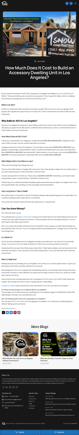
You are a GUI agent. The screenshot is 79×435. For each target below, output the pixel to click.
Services (31, 396)
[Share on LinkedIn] (11, 312)
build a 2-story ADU (17, 301)
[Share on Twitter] (3, 312)
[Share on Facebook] (7, 312)
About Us (31, 401)
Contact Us (32, 399)
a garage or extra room (23, 217)
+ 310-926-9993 (13, 396)
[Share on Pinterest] (15, 312)
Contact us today (7, 286)
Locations (32, 406)
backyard (51, 109)
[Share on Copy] (18, 312)
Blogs (30, 403)
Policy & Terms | (10, 423)
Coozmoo (74, 423)
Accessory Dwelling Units (64, 93)
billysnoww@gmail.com (15, 399)
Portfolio (31, 408)
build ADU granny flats (49, 279)
